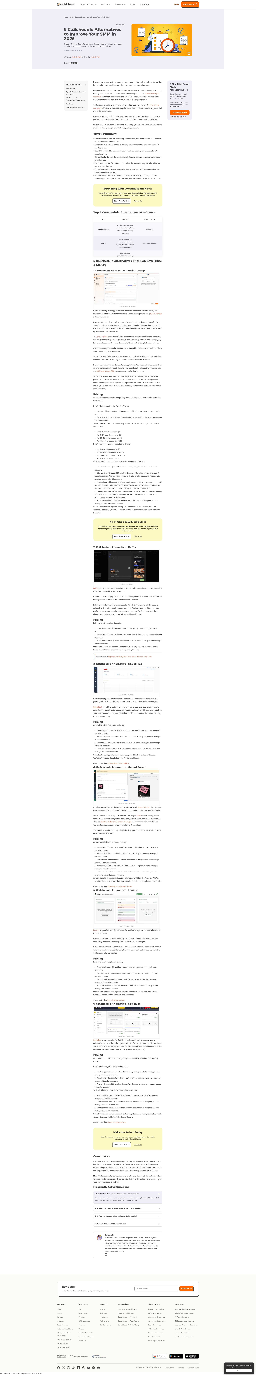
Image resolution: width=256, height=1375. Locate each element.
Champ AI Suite (62, 1344)
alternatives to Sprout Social (120, 886)
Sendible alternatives (155, 1333)
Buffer (95, 588)
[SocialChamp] (66, 4)
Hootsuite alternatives (156, 1309)
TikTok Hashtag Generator (184, 1313)
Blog (80, 1309)
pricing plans (102, 336)
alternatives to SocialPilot (118, 763)
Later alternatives (154, 1325)
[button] (76, 84)
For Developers (105, 1325)
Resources (119, 4)
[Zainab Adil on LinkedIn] (106, 1254)
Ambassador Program (86, 1337)
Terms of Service (193, 1368)
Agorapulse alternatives (156, 1317)
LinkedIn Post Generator (183, 1329)
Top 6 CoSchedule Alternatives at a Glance (76, 93)
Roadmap (82, 1325)
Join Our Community (86, 1333)
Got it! (239, 1370)
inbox (138, 815)
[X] (73, 63)
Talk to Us (138, 201)
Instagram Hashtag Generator (185, 1309)
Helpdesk (103, 1313)
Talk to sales (104, 1321)
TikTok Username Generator (184, 1321)
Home (66, 17)
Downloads (82, 1341)
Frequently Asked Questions (75, 107)
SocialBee (97, 1040)
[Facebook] (71, 63)
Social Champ (156, 314)
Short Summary (71, 88)
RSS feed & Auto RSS (105, 371)
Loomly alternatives (116, 1000)
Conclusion (69, 104)
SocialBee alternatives (117, 1122)
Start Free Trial (188, 4)
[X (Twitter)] (63, 1367)
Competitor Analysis (64, 1340)
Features (104, 4)
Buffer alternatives (154, 1313)
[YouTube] (88, 1367)
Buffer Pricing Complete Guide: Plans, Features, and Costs (130, 656)
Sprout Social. (144, 807)
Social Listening (62, 1325)
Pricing (132, 4)
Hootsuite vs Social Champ (127, 1309)
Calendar (60, 1317)
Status (102, 1309)
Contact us (104, 1317)
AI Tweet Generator (182, 1317)
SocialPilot (97, 707)
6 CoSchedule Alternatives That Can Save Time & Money (75, 99)
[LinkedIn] (76, 63)
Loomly (96, 930)
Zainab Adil (76, 57)
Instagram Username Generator (186, 1325)
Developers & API (63, 1347)
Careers (81, 1329)
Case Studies (83, 1313)
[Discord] (98, 1367)
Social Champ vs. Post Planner (128, 1321)
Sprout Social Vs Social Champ (128, 1325)
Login (176, 4)
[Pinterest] (93, 1367)
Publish (59, 1309)
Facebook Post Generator (184, 1337)
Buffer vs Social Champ (126, 1313)
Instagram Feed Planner (65, 1329)
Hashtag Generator (181, 1333)
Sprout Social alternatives (157, 1321)
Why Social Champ (87, 4)
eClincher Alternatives (156, 1329)
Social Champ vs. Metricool (127, 1317)
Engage (59, 1313)
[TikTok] (73, 1367)
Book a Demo (144, 4)
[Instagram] (68, 1367)
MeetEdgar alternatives (156, 1341)
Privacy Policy (169, 1368)
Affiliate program (84, 1321)
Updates (82, 1317)
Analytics (60, 1321)
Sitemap (181, 1368)
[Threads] (83, 1367)
